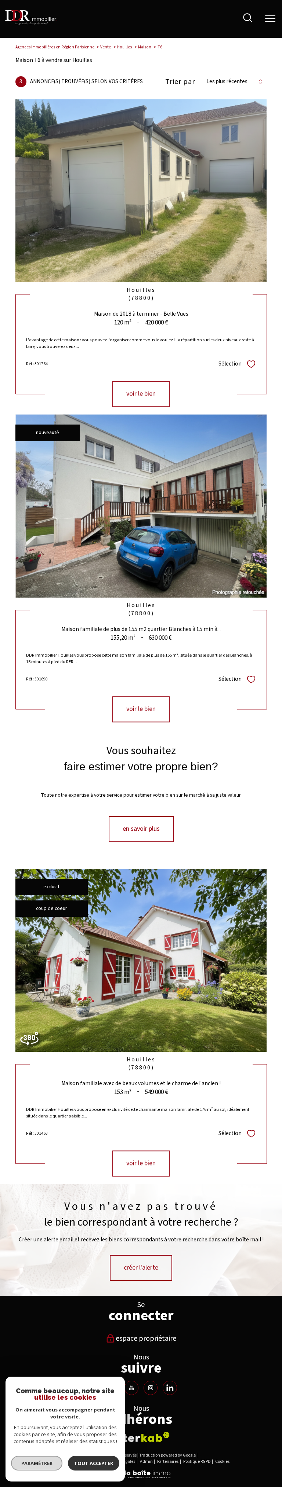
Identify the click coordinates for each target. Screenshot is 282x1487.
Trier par (180, 81)
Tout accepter (93, 1463)
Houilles (124, 47)
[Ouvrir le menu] (270, 19)
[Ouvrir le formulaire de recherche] (248, 19)
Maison (144, 47)
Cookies (222, 1461)
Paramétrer (37, 1463)
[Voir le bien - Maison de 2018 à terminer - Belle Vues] (141, 190)
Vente (105, 47)
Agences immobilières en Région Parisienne (54, 47)
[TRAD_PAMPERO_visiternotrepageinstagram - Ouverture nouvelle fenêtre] (151, 1388)
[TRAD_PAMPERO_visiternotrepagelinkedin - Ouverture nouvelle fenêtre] (170, 1388)
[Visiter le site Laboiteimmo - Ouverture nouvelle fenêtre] (141, 1477)
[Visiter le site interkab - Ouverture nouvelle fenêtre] (141, 1437)
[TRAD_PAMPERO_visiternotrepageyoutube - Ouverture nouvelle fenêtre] (131, 1388)
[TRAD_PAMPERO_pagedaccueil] (31, 23)
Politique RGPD (197, 1461)
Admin (146, 1461)
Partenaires (167, 1461)
